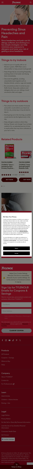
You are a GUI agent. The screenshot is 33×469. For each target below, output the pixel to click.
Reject (16, 248)
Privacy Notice (23, 231)
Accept (16, 253)
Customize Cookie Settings (10, 240)
